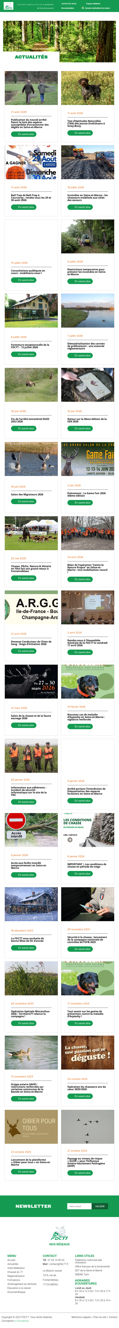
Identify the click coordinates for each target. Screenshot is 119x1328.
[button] (115, 16)
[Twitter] (68, 1249)
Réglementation (16, 1276)
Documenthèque (16, 1292)
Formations (13, 1280)
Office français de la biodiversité (92, 1266)
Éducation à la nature (19, 1288)
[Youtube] (57, 1249)
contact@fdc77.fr (55, 1264)
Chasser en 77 (15, 1272)
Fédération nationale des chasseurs (88, 1261)
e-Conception (22, 1320)
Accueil (11, 1260)
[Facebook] (51, 1249)
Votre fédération (16, 1268)
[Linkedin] (62, 1249)
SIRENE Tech (82, 1274)
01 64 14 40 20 (53, 1260)
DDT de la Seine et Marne (88, 1270)
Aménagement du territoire (21, 1284)
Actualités (12, 1264)
